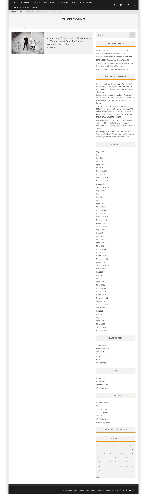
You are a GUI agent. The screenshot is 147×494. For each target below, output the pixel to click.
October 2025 (101, 184)
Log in (98, 378)
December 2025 (102, 177)
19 (110, 462)
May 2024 (99, 239)
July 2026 (99, 155)
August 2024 (101, 230)
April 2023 (100, 282)
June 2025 (100, 197)
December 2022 (102, 295)
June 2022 (100, 314)
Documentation (102, 403)
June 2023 (100, 275)
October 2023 (101, 262)
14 (121, 458)
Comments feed (102, 385)
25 (104, 466)
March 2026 (100, 168)
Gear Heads (100, 351)
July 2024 (99, 233)
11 (104, 458)
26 (110, 466)
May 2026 (99, 161)
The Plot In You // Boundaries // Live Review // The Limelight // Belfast (115, 100)
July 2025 (99, 194)
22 (127, 462)
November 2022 (102, 298)
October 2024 (101, 223)
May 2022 (99, 317)
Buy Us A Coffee (22, 2)
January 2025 (101, 213)
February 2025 (101, 210)
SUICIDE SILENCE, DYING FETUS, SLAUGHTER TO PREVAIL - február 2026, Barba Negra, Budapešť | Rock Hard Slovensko (114, 109)
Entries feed (100, 381)
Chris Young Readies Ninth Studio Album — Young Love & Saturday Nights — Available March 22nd (69, 41)
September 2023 (102, 265)
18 (104, 462)
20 (115, 462)
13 (115, 458)
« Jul (97, 477)
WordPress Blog (102, 419)
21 (121, 462)
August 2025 (101, 191)
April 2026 (100, 165)
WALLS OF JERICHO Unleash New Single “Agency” (114, 69)
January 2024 (101, 252)
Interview (99, 354)
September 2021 (102, 327)
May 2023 (99, 278)
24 (99, 466)
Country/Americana (102, 348)
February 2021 (101, 330)
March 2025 (100, 207)
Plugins (99, 406)
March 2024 (100, 246)
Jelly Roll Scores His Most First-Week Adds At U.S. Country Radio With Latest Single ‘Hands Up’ (115, 89)
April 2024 (100, 243)
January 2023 (101, 291)
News (37, 2)
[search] (133, 35)
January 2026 (101, 174)
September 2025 (102, 187)
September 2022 (102, 304)
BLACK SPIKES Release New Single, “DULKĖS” (43, 12)
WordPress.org (102, 388)
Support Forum (102, 412)
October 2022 (101, 301)
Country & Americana (25, 7)
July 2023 (99, 272)
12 (110, 458)
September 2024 (102, 226)
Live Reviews (85, 2)
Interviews (49, 2)
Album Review (101, 345)
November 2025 (102, 181)
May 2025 (99, 200)
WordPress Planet (103, 422)
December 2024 (102, 217)
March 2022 (100, 324)
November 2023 (102, 259)
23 (132, 462)
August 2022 (101, 308)
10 (99, 458)
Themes (99, 416)
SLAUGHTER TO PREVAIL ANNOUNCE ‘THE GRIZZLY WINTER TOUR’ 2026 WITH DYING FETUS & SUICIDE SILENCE (115, 114)
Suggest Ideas (101, 409)
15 (127, 458)
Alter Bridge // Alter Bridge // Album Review (112, 137)
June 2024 (100, 236)
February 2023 (101, 288)
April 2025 (100, 203)
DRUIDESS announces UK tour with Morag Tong (114, 57)
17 (99, 462)
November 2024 (102, 220)
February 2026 (101, 171)
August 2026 (101, 151)
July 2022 (99, 311)
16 (132, 458)
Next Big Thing (101, 363)
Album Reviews (66, 2)
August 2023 (101, 269)
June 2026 (100, 158)
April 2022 (100, 321)
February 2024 (101, 249)
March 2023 (100, 285)
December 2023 (102, 256)
